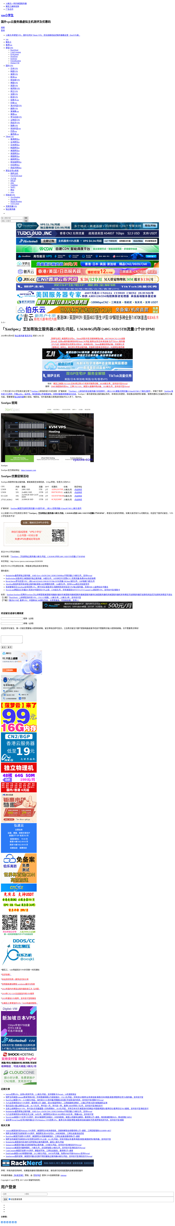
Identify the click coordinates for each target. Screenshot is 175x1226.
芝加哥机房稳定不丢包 (162, 595)
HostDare (14, 56)
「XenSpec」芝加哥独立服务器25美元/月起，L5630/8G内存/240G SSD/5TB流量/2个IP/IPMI (47, 557)
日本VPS (14, 68)
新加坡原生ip (15, 162)
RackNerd (14, 50)
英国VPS (14, 86)
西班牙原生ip (15, 168)
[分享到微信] (13, 1222)
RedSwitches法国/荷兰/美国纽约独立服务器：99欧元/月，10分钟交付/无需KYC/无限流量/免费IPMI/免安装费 (51, 578)
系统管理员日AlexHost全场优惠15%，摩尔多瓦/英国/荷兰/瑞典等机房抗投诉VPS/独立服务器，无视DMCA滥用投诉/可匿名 (57, 587)
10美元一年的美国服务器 (16, 3)
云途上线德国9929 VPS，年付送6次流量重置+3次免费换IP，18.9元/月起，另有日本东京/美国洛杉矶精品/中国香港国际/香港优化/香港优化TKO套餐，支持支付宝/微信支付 (77, 1109)
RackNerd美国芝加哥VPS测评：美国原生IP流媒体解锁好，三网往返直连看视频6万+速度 (43, 1136)
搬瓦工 (8, 42)
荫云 (12, 190)
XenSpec (34, 391)
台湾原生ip (15, 142)
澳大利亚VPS (16, 106)
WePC (12, 187)
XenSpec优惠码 (20, 595)
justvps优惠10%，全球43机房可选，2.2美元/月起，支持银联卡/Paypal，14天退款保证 (41, 1094)
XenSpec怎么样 (32, 595)
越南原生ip (15, 159)
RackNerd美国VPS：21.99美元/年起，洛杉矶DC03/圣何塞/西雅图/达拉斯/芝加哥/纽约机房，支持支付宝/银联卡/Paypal (54, 1100)
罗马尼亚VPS (16, 117)
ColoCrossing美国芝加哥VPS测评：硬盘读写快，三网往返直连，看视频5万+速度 (39, 1151)
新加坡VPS (15, 80)
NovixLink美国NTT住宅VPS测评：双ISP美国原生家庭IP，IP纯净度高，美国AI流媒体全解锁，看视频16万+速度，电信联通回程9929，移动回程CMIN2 (69, 1117)
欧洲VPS (14, 97)
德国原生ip (15, 156)
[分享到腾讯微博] (7, 1222)
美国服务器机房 (102, 595)
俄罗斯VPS (15, 88)
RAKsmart (14, 54)
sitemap (63, 1175)
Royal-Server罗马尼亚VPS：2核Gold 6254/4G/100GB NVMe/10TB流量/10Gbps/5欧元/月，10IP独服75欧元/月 (50, 581)
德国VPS (14, 83)
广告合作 (9, 9)
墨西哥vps (14, 134)
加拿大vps (14, 100)
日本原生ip (15, 145)
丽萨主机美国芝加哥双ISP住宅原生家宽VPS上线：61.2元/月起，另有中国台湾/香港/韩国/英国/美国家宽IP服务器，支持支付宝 (58, 1139)
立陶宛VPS (15, 120)
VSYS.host (14, 204)
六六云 (13, 178)
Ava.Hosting (15, 197)
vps (7, 39)
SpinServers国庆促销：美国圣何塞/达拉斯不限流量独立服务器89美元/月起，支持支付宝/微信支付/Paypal (49, 1156)
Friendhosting (15, 61)
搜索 (3, 28)
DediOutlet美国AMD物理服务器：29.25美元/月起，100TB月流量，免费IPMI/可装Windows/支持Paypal (48, 1153)
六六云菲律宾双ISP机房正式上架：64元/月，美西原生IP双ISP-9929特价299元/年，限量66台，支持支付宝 (49, 1114)
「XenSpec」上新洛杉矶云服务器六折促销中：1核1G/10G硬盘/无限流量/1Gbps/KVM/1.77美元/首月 (109, 391)
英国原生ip (15, 153)
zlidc (12, 183)
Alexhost (13, 199)
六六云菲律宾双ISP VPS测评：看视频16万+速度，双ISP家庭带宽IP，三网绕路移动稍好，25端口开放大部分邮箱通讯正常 (56, 1103)
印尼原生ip (15, 165)
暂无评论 (28, 336)
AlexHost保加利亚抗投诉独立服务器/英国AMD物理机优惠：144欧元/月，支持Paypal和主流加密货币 (47, 584)
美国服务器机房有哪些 (118, 595)
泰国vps (13, 114)
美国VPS (14, 74)
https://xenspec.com (28, 470)
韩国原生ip (15, 148)
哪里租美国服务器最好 (48, 595)
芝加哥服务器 (134, 595)
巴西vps (13, 131)
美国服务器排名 (89, 595)
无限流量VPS (11, 206)
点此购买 (78, 490)
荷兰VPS (14, 91)
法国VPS (14, 94)
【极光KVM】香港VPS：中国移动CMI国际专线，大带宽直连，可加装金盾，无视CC (44, 600)
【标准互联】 (18, 1175)
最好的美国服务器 (65, 595)
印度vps (13, 103)
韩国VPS (14, 71)
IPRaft (12, 181)
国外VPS (9, 66)
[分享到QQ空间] (2, 1222)
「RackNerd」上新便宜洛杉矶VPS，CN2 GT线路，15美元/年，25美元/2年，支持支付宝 (45, 597)
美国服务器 (78, 595)
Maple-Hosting (16, 201)
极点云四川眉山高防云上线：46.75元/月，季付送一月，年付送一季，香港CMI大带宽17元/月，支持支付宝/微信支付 (54, 1106)
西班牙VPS (15, 123)
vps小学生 (7, 15)
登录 (3, 30)
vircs (12, 192)
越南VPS (14, 108)
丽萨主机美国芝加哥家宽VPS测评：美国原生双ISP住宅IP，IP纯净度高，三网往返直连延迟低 (45, 1133)
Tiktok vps (10, 136)
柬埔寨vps (14, 111)
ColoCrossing (15, 52)
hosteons (13, 59)
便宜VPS (9, 48)
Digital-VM (14, 63)
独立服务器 (10, 209)
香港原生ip (15, 139)
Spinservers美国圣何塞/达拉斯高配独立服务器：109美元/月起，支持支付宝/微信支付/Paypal (43, 1145)
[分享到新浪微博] (5, 1222)
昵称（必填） (29, 619)
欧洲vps (13, 77)
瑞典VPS (14, 126)
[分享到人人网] (10, 1222)
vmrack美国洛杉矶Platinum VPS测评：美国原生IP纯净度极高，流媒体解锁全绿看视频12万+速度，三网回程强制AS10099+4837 (58, 1131)
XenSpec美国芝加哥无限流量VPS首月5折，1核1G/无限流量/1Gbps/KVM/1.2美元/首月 (45, 508)
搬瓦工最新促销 (12, 6)
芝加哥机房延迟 (146, 595)
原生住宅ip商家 (12, 171)
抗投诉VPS (10, 195)
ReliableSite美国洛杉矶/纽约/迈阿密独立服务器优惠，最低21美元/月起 (35, 1142)
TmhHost (14, 185)
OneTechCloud (16, 176)
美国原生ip (15, 151)
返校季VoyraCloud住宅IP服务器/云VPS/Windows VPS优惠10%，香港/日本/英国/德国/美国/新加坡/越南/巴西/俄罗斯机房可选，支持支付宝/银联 (65, 1120)
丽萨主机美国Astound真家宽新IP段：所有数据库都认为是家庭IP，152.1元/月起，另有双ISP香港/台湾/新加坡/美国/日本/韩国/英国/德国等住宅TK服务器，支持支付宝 (74, 1097)
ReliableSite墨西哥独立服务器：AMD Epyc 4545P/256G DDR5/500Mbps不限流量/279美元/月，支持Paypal (49, 576)
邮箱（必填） (29, 623)
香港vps (9, 45)
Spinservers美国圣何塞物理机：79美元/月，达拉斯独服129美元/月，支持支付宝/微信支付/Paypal (45, 1148)
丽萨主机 (14, 173)
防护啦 (37, 1175)
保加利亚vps (15, 128)
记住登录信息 (16, 1199)
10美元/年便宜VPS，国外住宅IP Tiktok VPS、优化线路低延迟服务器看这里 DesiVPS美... (43, 35)
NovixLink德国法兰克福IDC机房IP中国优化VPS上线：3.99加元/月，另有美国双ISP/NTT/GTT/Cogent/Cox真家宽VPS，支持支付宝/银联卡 (63, 590)
